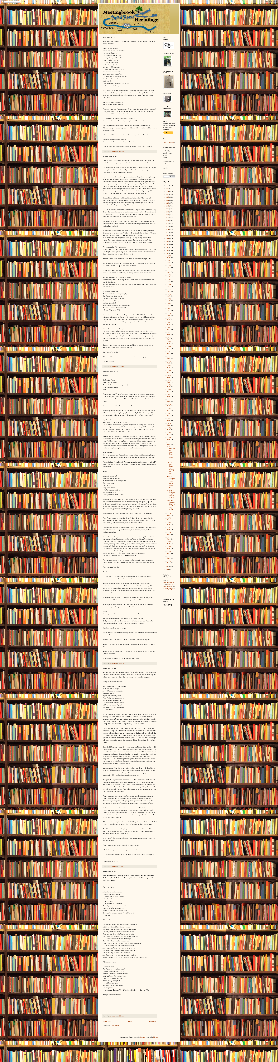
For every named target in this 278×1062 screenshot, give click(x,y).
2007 (167, 241)
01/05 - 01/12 (169, 562)
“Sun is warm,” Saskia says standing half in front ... (170, 467)
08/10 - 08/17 (169, 347)
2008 (167, 238)
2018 (167, 209)
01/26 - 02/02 (169, 547)
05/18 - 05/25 (169, 405)
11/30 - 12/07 (169, 276)
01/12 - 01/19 (169, 557)
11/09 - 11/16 (169, 290)
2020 (167, 203)
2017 (167, 212)
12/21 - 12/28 (169, 262)
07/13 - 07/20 (169, 367)
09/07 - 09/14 (169, 328)
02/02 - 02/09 (169, 543)
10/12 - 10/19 (169, 305)
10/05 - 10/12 (169, 309)
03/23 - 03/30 (169, 443)
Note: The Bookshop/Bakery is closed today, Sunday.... (171, 504)
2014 (167, 221)
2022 (167, 197)
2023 (167, 194)
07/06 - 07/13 (169, 371)
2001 (167, 569)
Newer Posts (107, 1021)
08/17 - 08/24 (169, 343)
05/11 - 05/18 (169, 410)
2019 (167, 206)
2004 (167, 250)
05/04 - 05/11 (169, 414)
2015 (167, 218)
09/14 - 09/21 (169, 324)
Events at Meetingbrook (168, 585)
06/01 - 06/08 (169, 395)
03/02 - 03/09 (169, 524)
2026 (167, 185)
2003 (167, 253)
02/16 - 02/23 (169, 533)
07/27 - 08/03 (169, 357)
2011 (167, 230)
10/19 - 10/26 (169, 300)
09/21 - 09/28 (169, 319)
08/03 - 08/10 (169, 352)
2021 (167, 200)
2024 (167, 191)
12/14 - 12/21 (169, 266)
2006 (167, 244)
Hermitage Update (169, 589)
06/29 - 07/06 (169, 376)
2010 (167, 233)
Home (130, 1021)
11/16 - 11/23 (169, 285)
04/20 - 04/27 (169, 424)
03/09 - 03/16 (169, 519)
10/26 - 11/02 (169, 295)
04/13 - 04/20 (169, 429)
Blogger (155, 1037)
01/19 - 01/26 (169, 552)
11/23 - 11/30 (169, 281)
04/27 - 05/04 (169, 419)
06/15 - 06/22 (169, 386)
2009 (167, 235)
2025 (167, 188)
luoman (142, 1037)
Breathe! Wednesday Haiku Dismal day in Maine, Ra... (171, 481)
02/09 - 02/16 (169, 538)
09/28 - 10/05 (169, 314)
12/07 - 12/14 (169, 271)
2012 (167, 227)
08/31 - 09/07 (169, 333)
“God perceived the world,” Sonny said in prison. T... (171, 453)
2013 (167, 224)
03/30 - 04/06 (169, 438)
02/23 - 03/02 (169, 528)
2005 (167, 247)
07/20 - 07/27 (169, 362)
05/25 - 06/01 (169, 400)
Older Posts (152, 1021)
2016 (167, 215)
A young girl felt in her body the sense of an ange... (171, 493)
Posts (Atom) (115, 1025)
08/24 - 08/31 (169, 338)
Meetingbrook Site (169, 582)
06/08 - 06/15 (169, 391)
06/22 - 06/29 (169, 381)
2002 (167, 567)
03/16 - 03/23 (169, 514)
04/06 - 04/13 (169, 434)
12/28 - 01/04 (169, 257)
